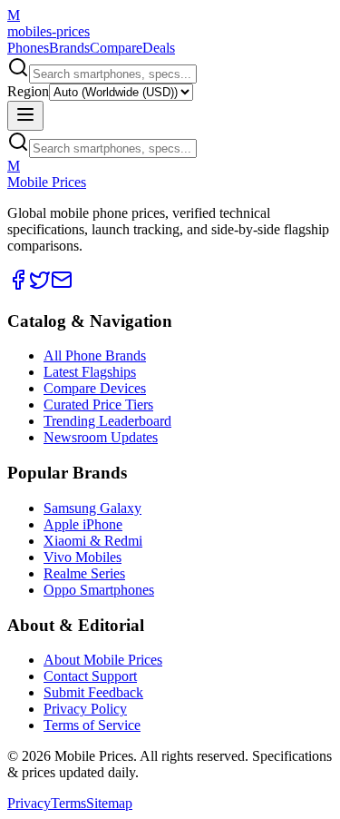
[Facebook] (18, 285)
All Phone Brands (95, 355)
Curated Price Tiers (98, 404)
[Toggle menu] (25, 116)
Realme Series (84, 573)
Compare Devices (95, 388)
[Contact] (62, 285)
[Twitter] (40, 285)
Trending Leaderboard (107, 421)
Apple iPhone (83, 524)
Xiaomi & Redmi (93, 540)
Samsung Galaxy (92, 508)
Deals (158, 47)
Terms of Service (92, 725)
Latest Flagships (90, 372)
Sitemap (109, 803)
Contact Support (90, 676)
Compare (116, 47)
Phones (28, 47)
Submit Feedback (93, 692)
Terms (68, 803)
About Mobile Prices (103, 659)
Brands (69, 47)
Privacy (29, 803)
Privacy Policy (85, 708)
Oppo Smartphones (99, 589)
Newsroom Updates (101, 437)
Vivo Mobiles (82, 557)
